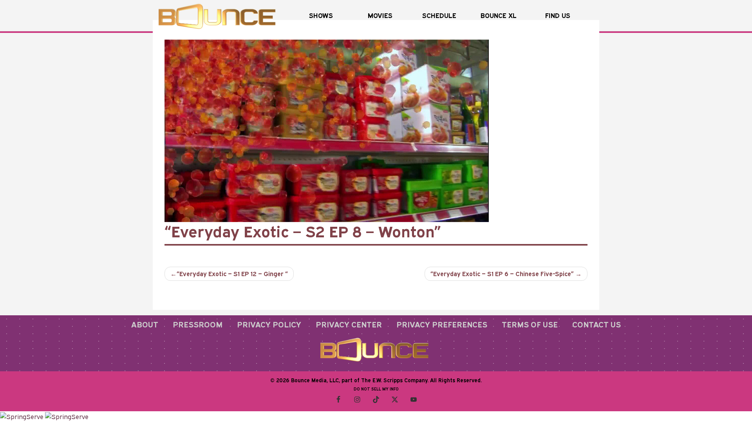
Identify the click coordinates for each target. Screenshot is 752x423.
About (144, 324)
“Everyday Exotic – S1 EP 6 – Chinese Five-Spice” (502, 274)
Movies (380, 15)
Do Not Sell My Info (376, 389)
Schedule (439, 15)
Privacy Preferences (441, 324)
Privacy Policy (269, 324)
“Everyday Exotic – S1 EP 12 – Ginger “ (232, 274)
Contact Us (596, 324)
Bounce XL (499, 15)
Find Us (557, 15)
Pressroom (197, 324)
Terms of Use (530, 324)
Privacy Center (349, 324)
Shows (321, 15)
